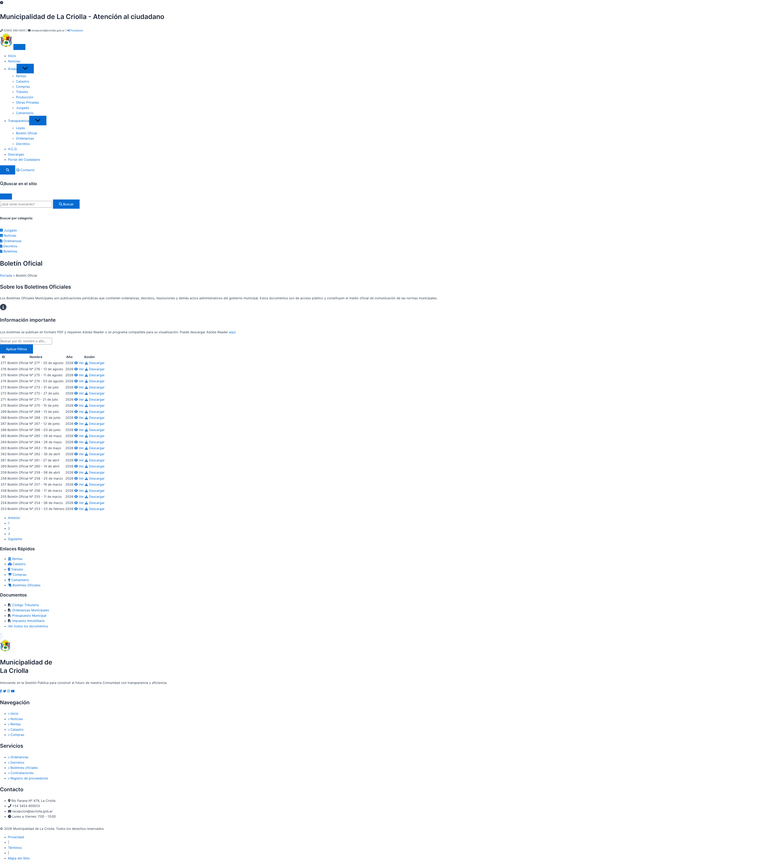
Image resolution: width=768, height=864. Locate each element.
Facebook (76, 30)
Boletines (9, 251)
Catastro (22, 81)
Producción (24, 97)
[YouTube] (13, 691)
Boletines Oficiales (26, 585)
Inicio (12, 56)
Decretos (23, 144)
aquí (232, 332)
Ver (81, 363)
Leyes (20, 128)
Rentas (21, 76)
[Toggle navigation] (19, 47)
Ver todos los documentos (28, 626)
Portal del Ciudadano (24, 160)
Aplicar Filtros (16, 349)
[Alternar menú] (25, 68)
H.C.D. (12, 149)
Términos (15, 848)
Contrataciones (21, 773)
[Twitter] (4, 691)
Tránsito (22, 92)
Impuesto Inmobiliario (28, 621)
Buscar (68, 204)
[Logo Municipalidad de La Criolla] (6, 46)
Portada (6, 275)
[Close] (6, 197)
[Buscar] (7, 170)
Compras (23, 87)
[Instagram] (8, 691)
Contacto (27, 170)
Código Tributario (25, 605)
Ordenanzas (25, 138)
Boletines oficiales (23, 768)
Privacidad (16, 837)
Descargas (16, 154)
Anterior (14, 518)
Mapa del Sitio (19, 858)
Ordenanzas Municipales (30, 610)
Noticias (14, 61)
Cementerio (25, 113)
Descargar (96, 363)
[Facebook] (1, 691)
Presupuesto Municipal (29, 616)
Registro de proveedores (28, 778)
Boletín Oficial (26, 133)
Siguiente (15, 539)
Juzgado (22, 108)
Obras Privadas (27, 102)
